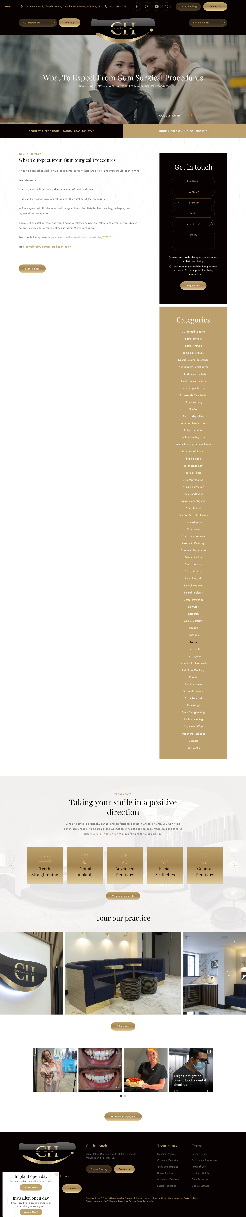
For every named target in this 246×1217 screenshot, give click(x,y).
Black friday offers (193, 416)
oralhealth (57, 247)
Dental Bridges (193, 571)
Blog (91, 86)
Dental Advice (193, 557)
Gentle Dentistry (193, 621)
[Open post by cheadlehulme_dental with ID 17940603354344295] (55, 1070)
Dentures (193, 607)
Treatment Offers (193, 726)
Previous (12, 865)
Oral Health (193, 649)
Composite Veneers (193, 536)
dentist (46, 247)
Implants (193, 628)
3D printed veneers (193, 332)
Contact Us (215, 6)
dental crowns (193, 346)
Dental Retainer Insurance (193, 360)
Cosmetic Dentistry (193, 543)
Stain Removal (193, 698)
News (101, 86)
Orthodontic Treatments (193, 663)
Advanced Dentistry (168, 1179)
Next (234, 865)
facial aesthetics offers (193, 423)
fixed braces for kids (193, 381)
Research (193, 614)
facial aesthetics (193, 494)
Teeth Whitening (193, 719)
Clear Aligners (193, 522)
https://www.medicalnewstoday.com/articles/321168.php (82, 237)
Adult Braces (193, 508)
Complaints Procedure (204, 1160)
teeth (68, 247)
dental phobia (193, 339)
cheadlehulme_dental (54, 1051)
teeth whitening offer (193, 437)
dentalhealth (33, 247)
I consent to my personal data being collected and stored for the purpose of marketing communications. (195, 270)
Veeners (193, 741)
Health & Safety (200, 1173)
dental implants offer (193, 388)
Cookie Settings (200, 1186)
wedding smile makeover (193, 367)
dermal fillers (193, 473)
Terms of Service (142, 1201)
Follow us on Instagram (123, 1116)
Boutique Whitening (193, 451)
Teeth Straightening (193, 712)
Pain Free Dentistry (193, 670)
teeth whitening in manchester (193, 444)
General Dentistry (166, 1154)
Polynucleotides (193, 430)
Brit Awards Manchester (193, 395)
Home (80, 86)
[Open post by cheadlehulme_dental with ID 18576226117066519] (100, 1070)
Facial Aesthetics (166, 1186)
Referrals (69, 22)
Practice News (193, 684)
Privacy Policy (196, 261)
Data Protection (200, 1179)
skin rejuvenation (193, 480)
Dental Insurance (193, 600)
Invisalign (193, 635)
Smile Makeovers (193, 691)
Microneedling (193, 402)
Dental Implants (193, 593)
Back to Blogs (32, 269)
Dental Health (193, 578)
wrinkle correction (193, 487)
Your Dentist (193, 748)
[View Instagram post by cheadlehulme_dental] (73, 1087)
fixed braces (193, 459)
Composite (193, 529)
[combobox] (176, 203)
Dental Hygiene (193, 585)
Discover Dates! (31, 1187)
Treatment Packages (193, 734)
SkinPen (193, 409)
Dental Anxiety (193, 564)
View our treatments (123, 896)
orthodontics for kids (193, 374)
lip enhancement (193, 466)
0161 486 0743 (117, 6)
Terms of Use (199, 1167)
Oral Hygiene (193, 656)
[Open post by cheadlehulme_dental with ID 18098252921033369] (191, 1070)
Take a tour (123, 1026)
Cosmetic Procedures (193, 550)
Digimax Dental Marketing (187, 1198)
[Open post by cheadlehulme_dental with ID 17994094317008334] (146, 1070)
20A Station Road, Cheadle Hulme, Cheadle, (62, 6)
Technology (193, 705)
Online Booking (188, 6)
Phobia (193, 677)
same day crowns (193, 353)
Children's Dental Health (193, 515)
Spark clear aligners (193, 501)
